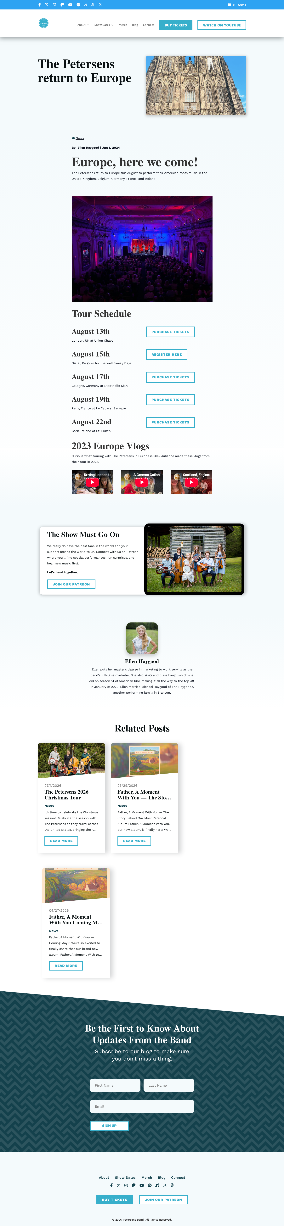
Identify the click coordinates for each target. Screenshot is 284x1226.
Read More (61, 841)
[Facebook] (39, 5)
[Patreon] (62, 5)
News (80, 138)
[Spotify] (78, 5)
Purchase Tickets (170, 332)
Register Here (166, 354)
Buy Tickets (176, 25)
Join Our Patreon (71, 584)
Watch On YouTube (222, 25)
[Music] (85, 5)
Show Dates (102, 25)
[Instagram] (54, 5)
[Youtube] (70, 5)
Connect (148, 25)
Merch (123, 25)
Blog (135, 25)
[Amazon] (92, 5)
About (81, 25)
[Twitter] (46, 5)
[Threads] (100, 5)
